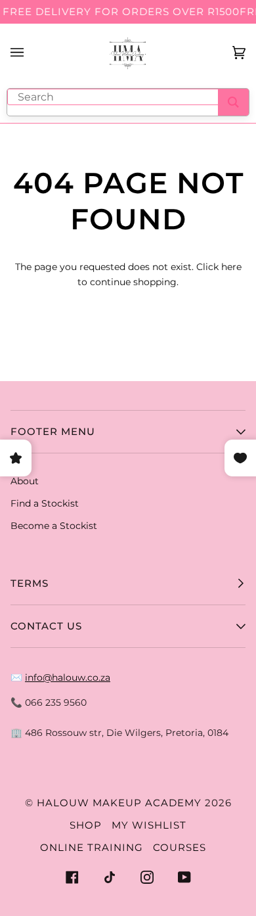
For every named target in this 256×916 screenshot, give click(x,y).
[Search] (233, 102)
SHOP (86, 825)
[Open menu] (30, 52)
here (231, 267)
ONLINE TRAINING (91, 847)
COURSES (179, 847)
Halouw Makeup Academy (119, 802)
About (25, 481)
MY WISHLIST (149, 825)
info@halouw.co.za (67, 677)
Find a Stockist (45, 503)
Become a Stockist (54, 526)
